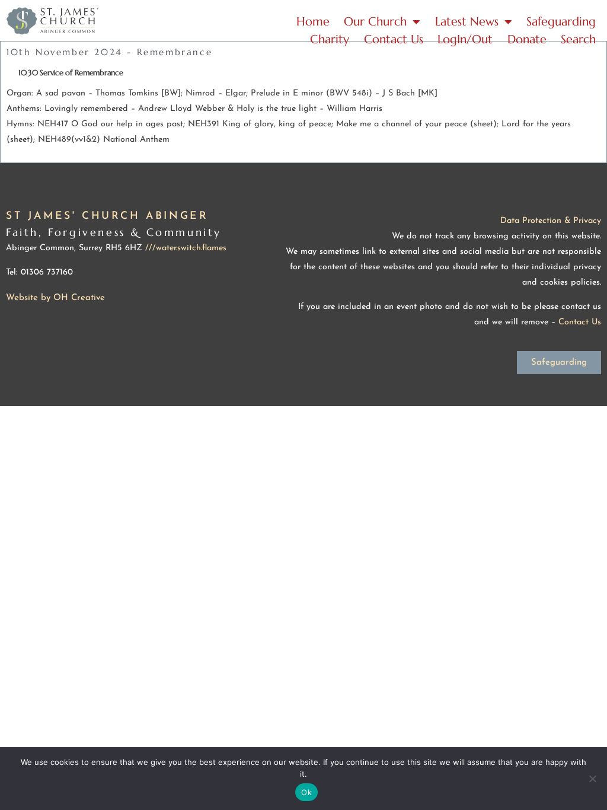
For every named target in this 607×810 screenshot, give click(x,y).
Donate (527, 39)
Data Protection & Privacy (550, 220)
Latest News (467, 21)
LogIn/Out (465, 39)
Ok (306, 792)
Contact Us (393, 39)
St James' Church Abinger (107, 216)
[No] (592, 779)
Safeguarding (561, 21)
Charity (329, 39)
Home (313, 21)
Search (578, 39)
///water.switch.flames (185, 248)
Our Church (375, 21)
